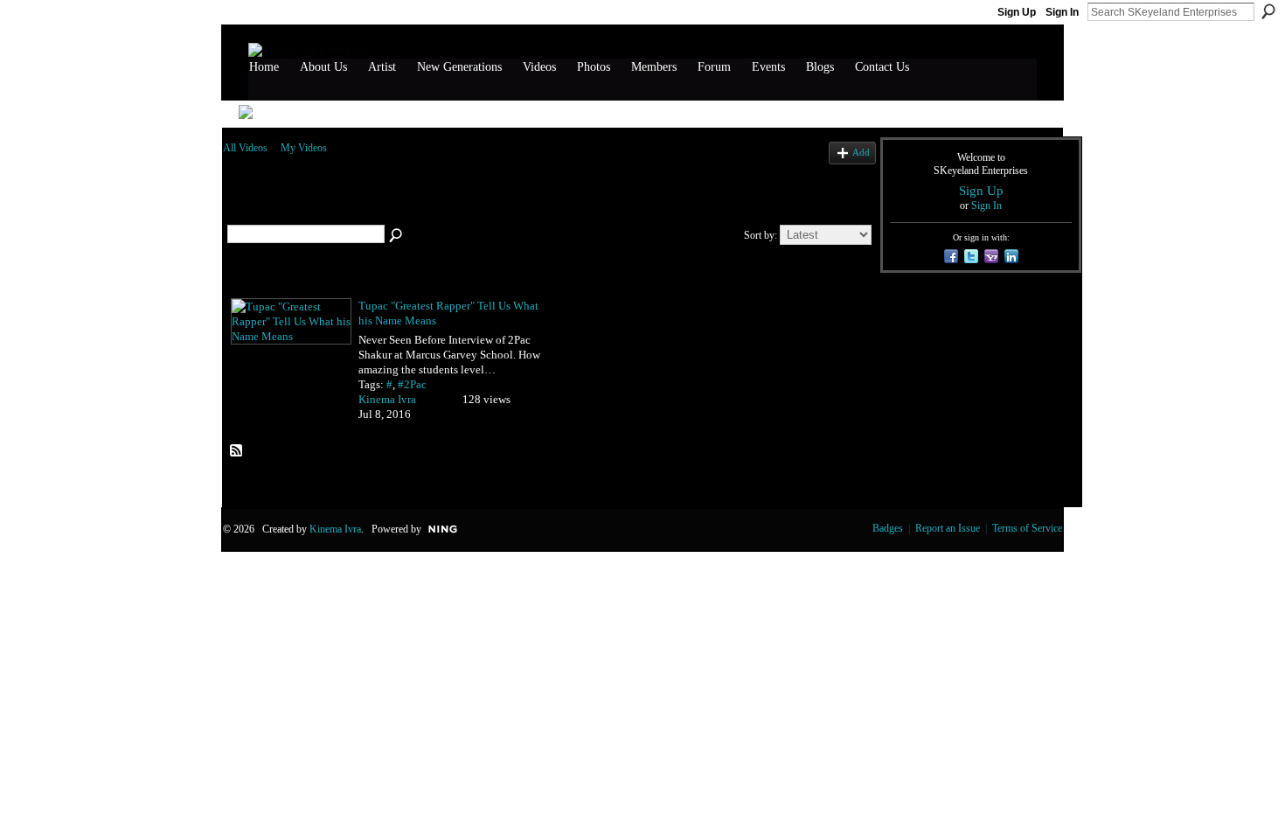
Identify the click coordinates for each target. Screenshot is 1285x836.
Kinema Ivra (387, 399)
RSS (237, 451)
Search (1268, 11)
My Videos (304, 148)
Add (861, 152)
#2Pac (412, 384)
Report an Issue (947, 528)
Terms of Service (1027, 528)
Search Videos (397, 236)
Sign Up (1016, 12)
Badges (887, 528)
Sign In (1062, 12)
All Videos (245, 148)
